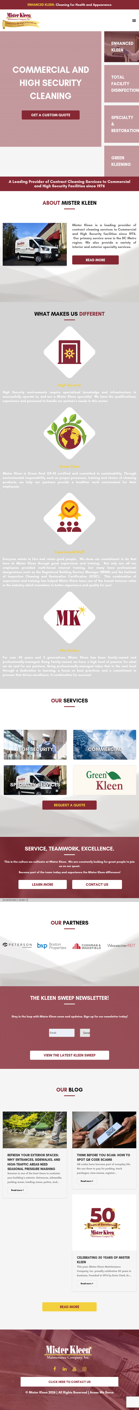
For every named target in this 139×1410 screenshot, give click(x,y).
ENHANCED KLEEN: (41, 5)
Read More (69, 1307)
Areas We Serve (102, 1392)
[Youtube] (74, 1368)
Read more (17, 1190)
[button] (134, 20)
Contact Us (97, 884)
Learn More (42, 884)
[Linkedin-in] (64, 1368)
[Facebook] (54, 1368)
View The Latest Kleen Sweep (70, 1055)
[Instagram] (84, 1368)
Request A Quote (69, 805)
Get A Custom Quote (50, 115)
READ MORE (95, 260)
